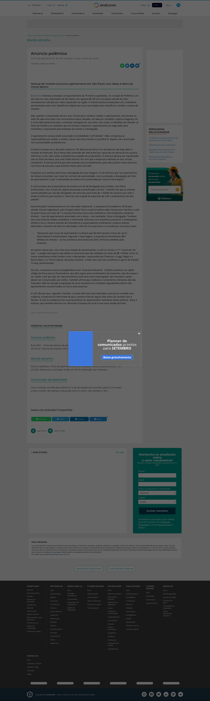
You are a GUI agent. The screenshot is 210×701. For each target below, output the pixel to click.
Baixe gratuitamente (117, 357)
